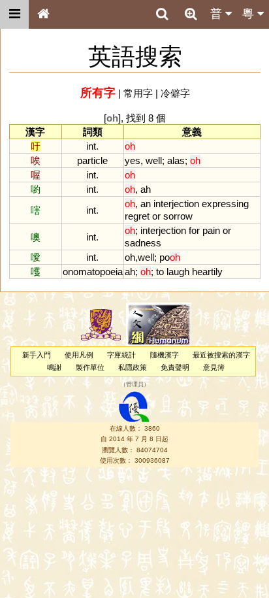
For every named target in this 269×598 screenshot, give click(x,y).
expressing (225, 203)
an (145, 203)
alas (176, 160)
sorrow (178, 216)
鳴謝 (54, 367)
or (156, 216)
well (154, 160)
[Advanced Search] (190, 13)
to (160, 271)
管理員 (135, 385)
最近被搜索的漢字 (221, 355)
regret (137, 216)
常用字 (138, 93)
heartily (207, 271)
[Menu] (14, 14)
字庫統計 (121, 355)
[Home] (43, 14)
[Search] (162, 14)
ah (145, 189)
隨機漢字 (164, 355)
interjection (176, 203)
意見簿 (214, 367)
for (194, 230)
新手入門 (36, 355)
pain (211, 230)
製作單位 (90, 367)
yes (132, 160)
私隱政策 (132, 367)
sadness (143, 242)
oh (130, 257)
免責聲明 (175, 367)
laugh (177, 271)
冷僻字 (175, 93)
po (169, 257)
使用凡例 (79, 355)
